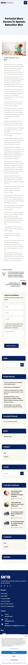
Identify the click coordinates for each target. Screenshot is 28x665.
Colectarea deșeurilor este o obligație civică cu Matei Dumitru (13, 383)
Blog (6, 59)
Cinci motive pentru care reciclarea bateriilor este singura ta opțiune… (17, 493)
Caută (5, 358)
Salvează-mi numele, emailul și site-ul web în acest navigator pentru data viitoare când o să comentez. (13, 325)
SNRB (6, 57)
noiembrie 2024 (8, 436)
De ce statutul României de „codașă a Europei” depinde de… (17, 523)
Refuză (14, 656)
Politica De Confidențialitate (17, 663)
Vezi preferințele (14, 660)
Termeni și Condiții (5, 601)
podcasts (6, 456)
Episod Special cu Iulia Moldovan (12, 387)
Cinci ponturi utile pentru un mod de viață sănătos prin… (17, 504)
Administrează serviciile (14, 648)
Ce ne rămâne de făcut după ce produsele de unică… (17, 513)
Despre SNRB (4, 596)
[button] (26, 636)
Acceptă (14, 652)
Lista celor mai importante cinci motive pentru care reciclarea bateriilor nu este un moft (13, 392)
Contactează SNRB (5, 598)
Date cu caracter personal (6, 663)
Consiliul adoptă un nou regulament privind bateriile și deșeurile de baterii (13, 405)
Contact (24, 663)
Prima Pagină (4, 593)
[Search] (22, 473)
